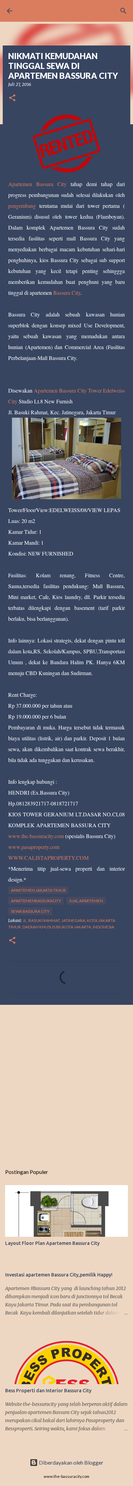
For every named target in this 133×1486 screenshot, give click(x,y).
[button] (12, 98)
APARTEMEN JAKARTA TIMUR (38, 890)
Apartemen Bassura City (39, 183)
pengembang (23, 205)
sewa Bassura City (30, 911)
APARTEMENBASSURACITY (36, 900)
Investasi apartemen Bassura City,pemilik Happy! (59, 1274)
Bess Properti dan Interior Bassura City (48, 1390)
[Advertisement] (66, 1081)
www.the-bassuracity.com (36, 835)
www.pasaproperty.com (33, 846)
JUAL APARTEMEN (86, 900)
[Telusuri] (123, 11)
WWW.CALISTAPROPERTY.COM (48, 857)
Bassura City (66, 292)
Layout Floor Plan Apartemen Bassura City (52, 1243)
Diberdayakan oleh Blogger (70, 1462)
